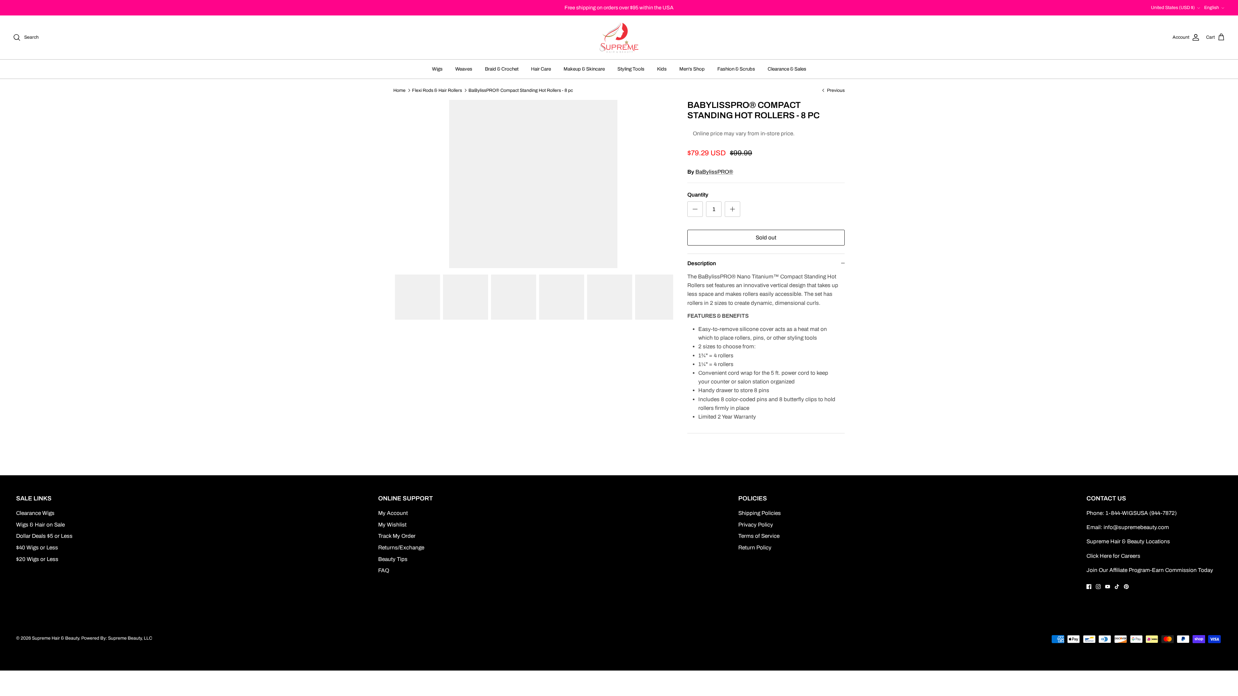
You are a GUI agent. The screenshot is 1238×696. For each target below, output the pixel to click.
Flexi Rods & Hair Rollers (437, 90)
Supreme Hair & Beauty (55, 638)
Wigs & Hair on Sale (40, 525)
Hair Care (541, 69)
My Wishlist (392, 525)
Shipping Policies (759, 513)
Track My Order (397, 536)
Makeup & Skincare (584, 69)
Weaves (463, 69)
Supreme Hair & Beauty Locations (1128, 541)
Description (701, 263)
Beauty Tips (393, 559)
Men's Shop (692, 69)
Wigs (437, 69)
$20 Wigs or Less (37, 559)
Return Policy (754, 548)
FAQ (383, 570)
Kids (662, 69)
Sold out (766, 238)
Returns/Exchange (401, 548)
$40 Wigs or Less (37, 548)
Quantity (697, 195)
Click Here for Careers (1113, 556)
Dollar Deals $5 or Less (44, 536)
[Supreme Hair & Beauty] (619, 37)
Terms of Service (759, 536)
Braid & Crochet (501, 69)
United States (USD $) (1173, 7)
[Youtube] (1107, 586)
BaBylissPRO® (714, 172)
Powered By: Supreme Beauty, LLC (116, 638)
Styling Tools (630, 69)
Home (399, 90)
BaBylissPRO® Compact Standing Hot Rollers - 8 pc (520, 90)
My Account (393, 513)
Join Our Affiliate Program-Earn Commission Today (1149, 570)
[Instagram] (1098, 586)
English (1211, 7)
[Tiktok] (1117, 586)
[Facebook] (1088, 586)
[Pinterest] (1126, 586)
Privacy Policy (755, 525)
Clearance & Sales (787, 69)
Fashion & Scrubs (736, 69)
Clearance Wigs (35, 513)
